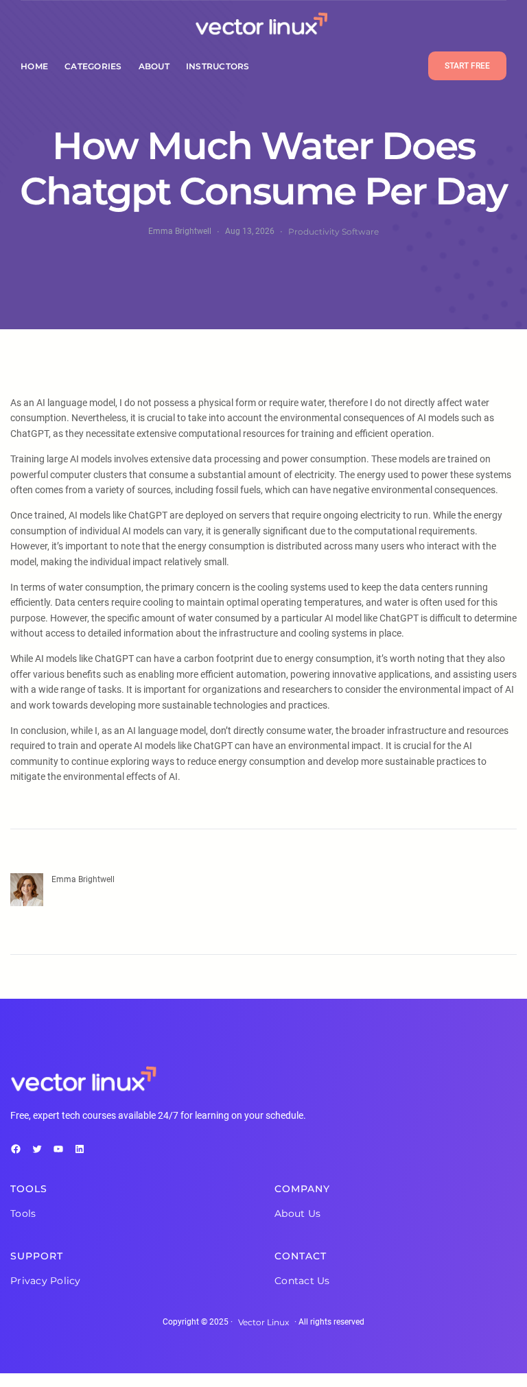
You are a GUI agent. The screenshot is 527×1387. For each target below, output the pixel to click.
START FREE (467, 66)
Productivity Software (333, 231)
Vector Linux (263, 1322)
